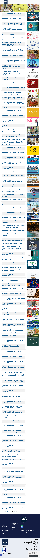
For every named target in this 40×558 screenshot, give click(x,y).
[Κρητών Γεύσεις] (20, 8)
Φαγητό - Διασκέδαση (4, 526)
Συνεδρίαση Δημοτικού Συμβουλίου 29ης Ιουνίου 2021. (13, 467)
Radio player (12, 530)
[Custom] (38, 1)
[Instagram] (37, 1)
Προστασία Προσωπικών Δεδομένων (15, 523)
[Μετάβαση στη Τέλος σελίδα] (19, 511)
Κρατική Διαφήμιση (13, 525)
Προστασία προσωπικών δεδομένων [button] (33, 554)
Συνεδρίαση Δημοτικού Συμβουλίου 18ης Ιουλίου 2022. (13, 171)
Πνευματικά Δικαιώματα (14, 522)
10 (16, 511)
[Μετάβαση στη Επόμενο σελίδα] (18, 511)
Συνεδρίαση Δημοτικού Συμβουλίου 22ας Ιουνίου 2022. (13, 199)
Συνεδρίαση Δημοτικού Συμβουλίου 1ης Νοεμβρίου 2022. (13, 107)
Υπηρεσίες (3, 525)
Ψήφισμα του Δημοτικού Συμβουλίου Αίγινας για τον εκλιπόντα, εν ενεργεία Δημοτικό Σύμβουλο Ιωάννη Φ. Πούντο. (13, 368)
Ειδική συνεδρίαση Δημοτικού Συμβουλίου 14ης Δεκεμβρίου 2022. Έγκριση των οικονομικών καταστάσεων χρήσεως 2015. (11, 44)
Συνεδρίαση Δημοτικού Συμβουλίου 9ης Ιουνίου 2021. (13, 485)
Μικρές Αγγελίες (4, 531)
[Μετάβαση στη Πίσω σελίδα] (3, 511)
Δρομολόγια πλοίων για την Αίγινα (5, 530)
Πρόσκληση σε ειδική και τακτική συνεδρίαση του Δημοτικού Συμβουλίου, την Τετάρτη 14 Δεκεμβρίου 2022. (12, 50)
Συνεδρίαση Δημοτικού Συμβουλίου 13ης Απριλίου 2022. (13, 217)
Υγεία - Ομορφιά (3, 524)
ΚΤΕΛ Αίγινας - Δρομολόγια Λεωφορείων (5, 533)
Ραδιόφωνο (12, 529)
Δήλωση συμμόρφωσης (13, 524)
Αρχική (2, 519)
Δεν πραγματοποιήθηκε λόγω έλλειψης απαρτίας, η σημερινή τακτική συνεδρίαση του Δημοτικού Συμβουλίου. (12, 347)
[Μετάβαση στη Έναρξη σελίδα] (2, 511)
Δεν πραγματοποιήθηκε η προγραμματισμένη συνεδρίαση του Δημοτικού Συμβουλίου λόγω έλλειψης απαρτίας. (13, 67)
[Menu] (1, 2)
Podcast (12, 531)
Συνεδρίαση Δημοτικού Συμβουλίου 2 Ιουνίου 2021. (12, 494)
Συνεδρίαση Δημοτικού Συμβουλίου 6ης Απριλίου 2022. (13, 230)
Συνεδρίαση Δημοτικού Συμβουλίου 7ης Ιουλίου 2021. (13, 459)
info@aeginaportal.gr (35, 541)
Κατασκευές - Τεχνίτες (4, 527)
